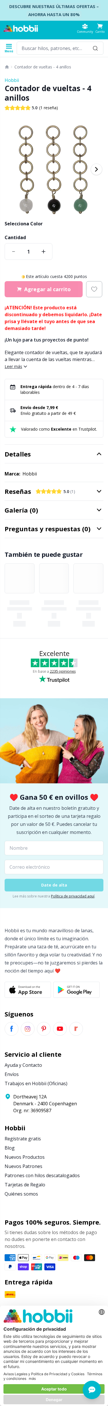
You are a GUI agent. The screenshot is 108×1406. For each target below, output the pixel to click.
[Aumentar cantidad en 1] (43, 251)
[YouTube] (60, 1029)
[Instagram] (28, 1029)
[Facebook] (11, 1029)
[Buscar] (95, 48)
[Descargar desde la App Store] (28, 990)
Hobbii (12, 80)
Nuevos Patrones (23, 1166)
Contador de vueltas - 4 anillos (42, 67)
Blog (10, 1148)
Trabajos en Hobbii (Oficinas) (36, 1083)
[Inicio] (7, 67)
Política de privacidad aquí (72, 896)
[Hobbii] (20, 28)
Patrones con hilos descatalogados (42, 1175)
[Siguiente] (96, 169)
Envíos (12, 1074)
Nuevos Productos (25, 1157)
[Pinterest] (44, 1029)
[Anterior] (11, 169)
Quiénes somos (21, 1194)
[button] (100, 28)
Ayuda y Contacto (23, 1065)
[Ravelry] (76, 1029)
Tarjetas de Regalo (25, 1184)
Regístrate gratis (23, 1138)
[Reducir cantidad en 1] (13, 251)
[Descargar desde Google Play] (76, 990)
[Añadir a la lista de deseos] (94, 289)
